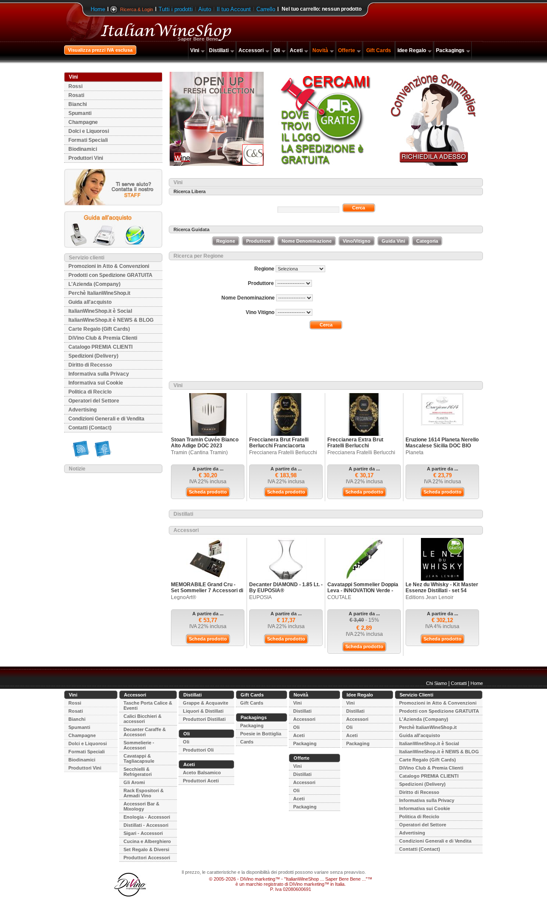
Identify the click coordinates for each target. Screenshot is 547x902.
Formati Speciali (88, 140)
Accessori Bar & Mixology (141, 806)
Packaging (252, 725)
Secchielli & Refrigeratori (138, 772)
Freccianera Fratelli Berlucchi (283, 452)
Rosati (76, 95)
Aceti (296, 50)
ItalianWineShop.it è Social (100, 311)
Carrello (265, 9)
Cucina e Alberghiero (147, 841)
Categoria (427, 241)
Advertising (82, 410)
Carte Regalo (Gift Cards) (99, 329)
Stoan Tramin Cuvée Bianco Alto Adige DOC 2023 (204, 443)
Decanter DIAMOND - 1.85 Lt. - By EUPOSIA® (286, 587)
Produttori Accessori (147, 857)
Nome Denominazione (307, 241)
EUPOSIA (260, 597)
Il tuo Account (234, 9)
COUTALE (339, 597)
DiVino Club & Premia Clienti (102, 338)
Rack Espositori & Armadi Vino (144, 793)
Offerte (346, 50)
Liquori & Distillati (203, 711)
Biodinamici (82, 149)
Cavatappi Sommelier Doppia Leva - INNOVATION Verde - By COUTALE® (362, 590)
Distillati (219, 50)
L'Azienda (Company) (94, 284)
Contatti (459, 683)
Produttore (258, 241)
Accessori (251, 50)
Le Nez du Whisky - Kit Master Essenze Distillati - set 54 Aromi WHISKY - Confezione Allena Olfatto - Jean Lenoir (442, 593)
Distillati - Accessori (146, 825)
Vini (194, 50)
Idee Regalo (411, 50)
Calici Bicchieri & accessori (143, 719)
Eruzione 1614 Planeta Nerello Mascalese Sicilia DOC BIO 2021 (442, 446)
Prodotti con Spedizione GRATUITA (110, 275)
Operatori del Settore (93, 401)
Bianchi (77, 104)
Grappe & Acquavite (205, 702)
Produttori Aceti (201, 780)
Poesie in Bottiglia (260, 733)
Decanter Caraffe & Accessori (145, 732)
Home (98, 9)
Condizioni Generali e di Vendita (106, 419)
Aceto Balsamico (202, 772)
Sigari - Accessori (143, 833)
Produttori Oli (198, 749)
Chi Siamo (436, 683)
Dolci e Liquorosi (88, 131)
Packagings (450, 50)
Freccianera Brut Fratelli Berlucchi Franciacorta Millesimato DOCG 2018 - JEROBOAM (279, 449)
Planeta (414, 452)
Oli (277, 50)
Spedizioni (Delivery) (93, 356)
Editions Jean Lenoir (429, 597)
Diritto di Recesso (90, 365)
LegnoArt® (183, 597)
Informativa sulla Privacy (98, 374)
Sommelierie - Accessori (139, 745)
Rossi (75, 86)
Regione (225, 241)
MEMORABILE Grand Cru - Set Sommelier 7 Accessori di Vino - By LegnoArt (207, 590)
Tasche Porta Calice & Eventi (148, 705)
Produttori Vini (85, 158)
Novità (320, 50)
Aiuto (204, 9)
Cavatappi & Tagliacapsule (139, 758)
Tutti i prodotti (176, 9)
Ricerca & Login (136, 9)
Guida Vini (393, 241)
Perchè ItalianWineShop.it (99, 293)
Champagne (83, 122)
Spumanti (79, 113)
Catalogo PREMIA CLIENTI (100, 347)
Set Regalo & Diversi (146, 849)
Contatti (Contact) (90, 428)
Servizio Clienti (416, 694)
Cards (246, 741)
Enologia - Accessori (147, 817)
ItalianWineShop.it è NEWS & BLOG (110, 320)
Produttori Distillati (204, 719)
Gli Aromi (134, 782)
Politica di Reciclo (90, 392)
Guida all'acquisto (90, 302)
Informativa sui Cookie (95, 383)
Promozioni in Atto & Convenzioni (108, 266)
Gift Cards (378, 50)
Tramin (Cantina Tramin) (199, 452)
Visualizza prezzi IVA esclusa (100, 50)
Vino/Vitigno (357, 241)
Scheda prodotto (208, 491)
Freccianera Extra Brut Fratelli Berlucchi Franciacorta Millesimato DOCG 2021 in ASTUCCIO (358, 449)
